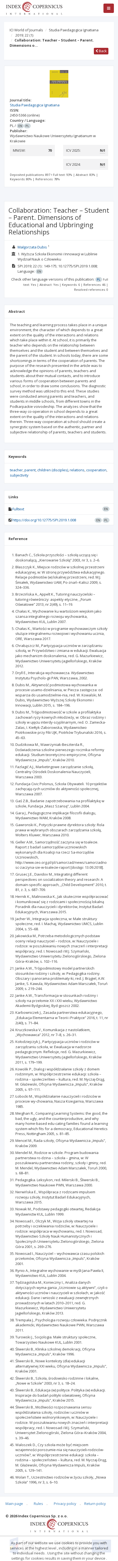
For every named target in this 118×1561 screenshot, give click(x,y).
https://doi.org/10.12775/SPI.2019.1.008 (44, 519)
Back (102, 50)
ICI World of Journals (26, 29)
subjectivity (19, 475)
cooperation (96, 469)
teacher (16, 469)
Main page (14, 1503)
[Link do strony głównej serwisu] (34, 7)
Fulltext (18, 509)
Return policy (95, 1503)
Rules (38, 1503)
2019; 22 (24, 35)
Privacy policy (65, 1503)
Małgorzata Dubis (32, 247)
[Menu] (108, 8)
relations (77, 469)
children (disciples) (52, 469)
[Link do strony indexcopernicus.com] (59, 1525)
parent (30, 469)
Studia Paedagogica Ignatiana (74, 29)
